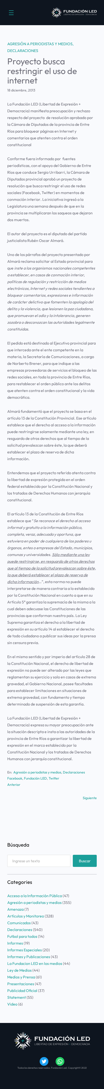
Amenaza (15, 909)
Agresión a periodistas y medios (40, 43)
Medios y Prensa (21, 977)
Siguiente (90, 798)
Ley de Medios (19, 970)
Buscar (85, 860)
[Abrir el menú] (11, 13)
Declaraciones (22, 50)
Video (12, 1004)
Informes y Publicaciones (28, 956)
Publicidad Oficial (22, 990)
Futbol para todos (22, 936)
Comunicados (19, 922)
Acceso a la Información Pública (34, 895)
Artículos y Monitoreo (25, 916)
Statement (16, 997)
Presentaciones (20, 983)
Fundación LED (35, 778)
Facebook (14, 778)
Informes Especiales (24, 949)
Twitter (54, 778)
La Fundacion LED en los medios (34, 963)
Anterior (13, 784)
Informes (15, 943)
